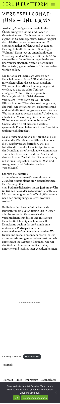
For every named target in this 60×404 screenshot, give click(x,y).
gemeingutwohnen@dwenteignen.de (28, 177)
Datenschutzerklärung (35, 398)
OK (16, 398)
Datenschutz (48, 379)
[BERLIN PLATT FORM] (22, 4)
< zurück (7, 364)
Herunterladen (32, 356)
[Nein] (55, 392)
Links (18, 379)
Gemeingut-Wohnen (11, 356)
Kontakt (8, 379)
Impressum (31, 379)
